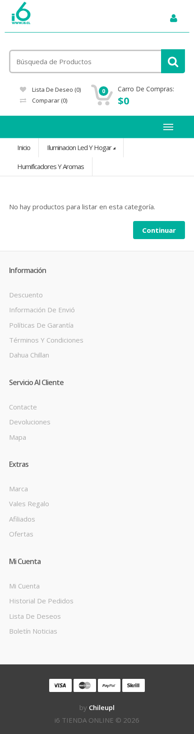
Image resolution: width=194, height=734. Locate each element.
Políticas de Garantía (41, 324)
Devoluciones (30, 421)
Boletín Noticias (33, 630)
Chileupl (102, 707)
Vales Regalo (29, 503)
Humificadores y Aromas (50, 166)
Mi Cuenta (24, 585)
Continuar (159, 230)
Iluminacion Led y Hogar (79, 147)
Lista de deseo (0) (56, 89)
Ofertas (21, 533)
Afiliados (22, 518)
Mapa (17, 437)
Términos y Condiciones (46, 339)
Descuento (26, 294)
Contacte (23, 406)
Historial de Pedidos (41, 600)
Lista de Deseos (35, 616)
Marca (18, 488)
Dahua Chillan (29, 354)
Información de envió (42, 309)
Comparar (49, 100)
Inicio (23, 147)
